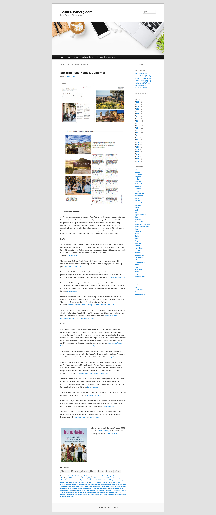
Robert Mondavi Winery (75, 488)
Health (137, 212)
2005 (138, 152)
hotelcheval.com (111, 315)
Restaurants (117, 476)
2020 (138, 116)
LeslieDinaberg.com (76, 11)
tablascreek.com (93, 387)
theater (137, 272)
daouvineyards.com (118, 277)
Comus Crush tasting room (77, 480)
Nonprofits (138, 241)
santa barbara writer (66, 490)
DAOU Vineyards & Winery (95, 480)
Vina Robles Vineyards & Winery (85, 494)
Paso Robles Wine (82, 486)
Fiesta (137, 207)
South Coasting (140, 262)
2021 (138, 114)
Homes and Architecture (143, 224)
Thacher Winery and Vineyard (108, 490)
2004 (138, 154)
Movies (137, 234)
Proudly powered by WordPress (108, 507)
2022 (138, 111)
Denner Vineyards (110, 480)
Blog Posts (138, 177)
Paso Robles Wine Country (97, 486)
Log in (137, 287)
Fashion (137, 200)
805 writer (84, 478)
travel (123, 476)
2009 (138, 142)
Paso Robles (72, 486)
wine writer (70, 496)
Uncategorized (140, 276)
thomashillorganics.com (90, 304)
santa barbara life (102, 488)
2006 (138, 149)
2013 (138, 133)
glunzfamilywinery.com (73, 266)
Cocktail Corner (140, 184)
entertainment (139, 193)
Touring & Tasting (103, 430)
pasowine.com (95, 417)
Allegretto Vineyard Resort (96, 478)
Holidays (138, 219)
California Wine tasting (113, 478)
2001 (138, 161)
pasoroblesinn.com (67, 318)
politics (137, 245)
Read (68, 57)
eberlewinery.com (75, 255)
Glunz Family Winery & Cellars (79, 482)
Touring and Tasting (92, 492)
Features (138, 205)
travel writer (114, 492)
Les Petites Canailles (104, 484)
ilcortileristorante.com (95, 395)
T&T (87, 490)
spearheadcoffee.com (116, 343)
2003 (138, 156)
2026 (138, 102)
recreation (138, 253)
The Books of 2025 (141, 73)
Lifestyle (109, 476)
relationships (139, 255)
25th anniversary (74, 478)
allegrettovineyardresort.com (86, 318)
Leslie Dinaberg (117, 484)
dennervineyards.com (102, 373)
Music (137, 236)
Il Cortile (63, 484)
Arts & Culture (76, 476)
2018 (138, 121)
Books (137, 179)
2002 (138, 159)
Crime (137, 191)
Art (136, 169)
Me (62, 57)
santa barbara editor (89, 488)
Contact (75, 57)
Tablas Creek (94, 490)
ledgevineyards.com (99, 345)
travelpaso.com (80, 417)
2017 (138, 123)
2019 (138, 118)
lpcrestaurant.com (107, 304)
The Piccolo (122, 490)
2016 (138, 126)
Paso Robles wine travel (114, 486)
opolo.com (114, 357)
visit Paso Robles (101, 494)
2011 (138, 137)
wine (61, 478)
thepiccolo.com (108, 406)
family (137, 198)
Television (138, 269)
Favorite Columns (141, 203)
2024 (138, 107)
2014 (138, 130)
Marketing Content (88, 57)
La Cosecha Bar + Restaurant (75, 484)
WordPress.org (140, 294)
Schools (137, 260)
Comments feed (140, 292)
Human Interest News (99, 476)
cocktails (85, 476)
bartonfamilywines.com (68, 345)
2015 (138, 128)
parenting (138, 243)
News (136, 238)
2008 (138, 145)
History (137, 217)
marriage (138, 231)
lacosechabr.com (74, 304)
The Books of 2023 (141, 88)
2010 (138, 140)
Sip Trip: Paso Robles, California (82, 72)
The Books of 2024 (141, 85)
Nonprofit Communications (106, 57)
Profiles (137, 250)
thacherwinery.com (86, 373)
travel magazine (104, 492)
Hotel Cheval (116, 482)
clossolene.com (84, 345)
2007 (138, 147)
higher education (140, 215)
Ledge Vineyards (91, 484)
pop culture (139, 248)
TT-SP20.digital (111, 433)
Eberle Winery (64, 482)
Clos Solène (64, 480)
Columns (138, 188)
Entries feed (139, 289)
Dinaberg (120, 480)
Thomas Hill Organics (67, 492)
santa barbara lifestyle (116, 488)
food (90, 476)
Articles (68, 476)
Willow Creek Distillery (115, 494)
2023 (138, 109)
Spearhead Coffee (80, 490)
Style (136, 267)
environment (139, 196)
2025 (138, 104)
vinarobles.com (72, 291)
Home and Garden (141, 222)
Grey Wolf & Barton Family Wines (100, 482)
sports (137, 264)
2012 (138, 135)
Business (138, 181)
